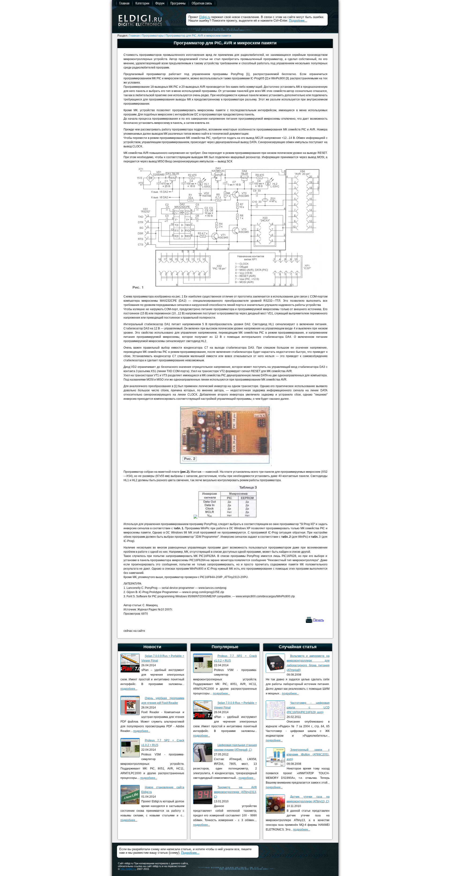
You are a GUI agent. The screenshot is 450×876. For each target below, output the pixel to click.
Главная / (135, 35)
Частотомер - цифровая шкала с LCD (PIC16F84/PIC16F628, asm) (308, 707)
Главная (124, 3)
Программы (178, 3)
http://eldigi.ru (127, 869)
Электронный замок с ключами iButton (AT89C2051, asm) (308, 754)
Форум (159, 3)
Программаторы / (153, 35)
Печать (318, 620)
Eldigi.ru (204, 17)
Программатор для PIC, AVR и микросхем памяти (198, 35)
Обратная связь (202, 3)
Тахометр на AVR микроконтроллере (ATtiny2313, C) (235, 792)
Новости (152, 646)
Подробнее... (298, 20)
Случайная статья (298, 646)
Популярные (225, 646)
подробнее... (128, 688)
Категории (142, 3)
